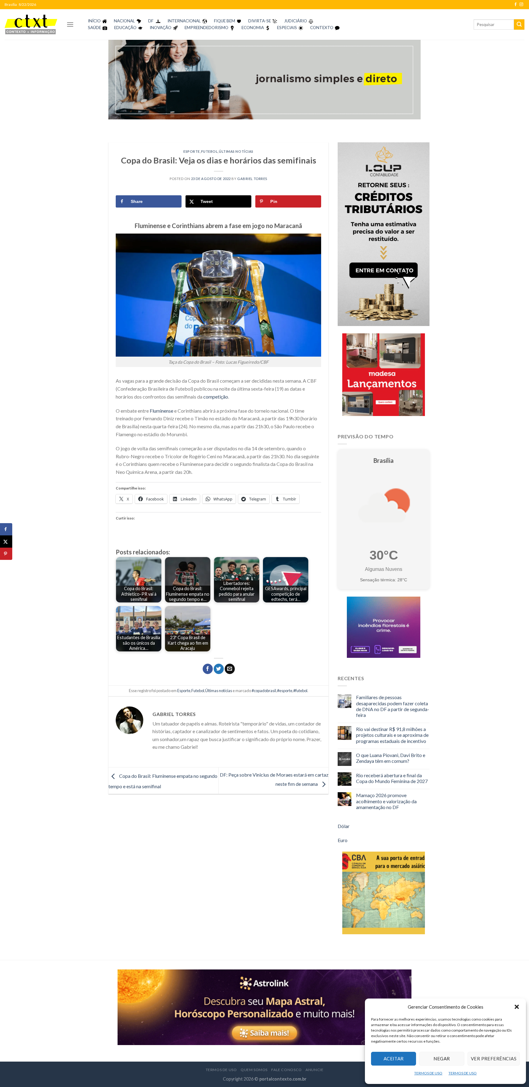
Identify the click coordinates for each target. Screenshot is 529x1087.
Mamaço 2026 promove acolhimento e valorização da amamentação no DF (386, 801)
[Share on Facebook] (6, 529)
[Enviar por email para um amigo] (230, 669)
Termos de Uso (221, 1069)
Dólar (344, 826)
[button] (517, 1007)
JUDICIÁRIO (295, 20)
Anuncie (314, 1069)
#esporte (284, 690)
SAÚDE (94, 27)
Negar (441, 1058)
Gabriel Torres (252, 179)
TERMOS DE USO (428, 1073)
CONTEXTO (321, 27)
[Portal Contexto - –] (31, 24)
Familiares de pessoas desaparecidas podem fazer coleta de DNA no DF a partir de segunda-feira (392, 706)
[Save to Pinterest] (6, 554)
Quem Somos (254, 1069)
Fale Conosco (286, 1069)
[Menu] (70, 24)
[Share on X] (6, 541)
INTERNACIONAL (184, 20)
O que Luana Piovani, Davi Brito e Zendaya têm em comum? (390, 758)
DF (150, 20)
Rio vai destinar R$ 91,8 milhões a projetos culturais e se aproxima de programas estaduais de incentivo (392, 735)
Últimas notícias (236, 151)
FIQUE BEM (224, 20)
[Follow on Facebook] (515, 4)
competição (215, 396)
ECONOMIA (253, 27)
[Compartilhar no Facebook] (208, 669)
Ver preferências (493, 1058)
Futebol (209, 151)
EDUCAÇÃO (125, 27)
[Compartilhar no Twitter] (219, 669)
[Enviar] (519, 24)
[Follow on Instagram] (521, 4)
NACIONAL (124, 20)
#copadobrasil (264, 690)
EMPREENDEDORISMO (206, 27)
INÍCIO (94, 20)
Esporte (191, 151)
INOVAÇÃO (160, 27)
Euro (342, 840)
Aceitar (394, 1058)
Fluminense (161, 411)
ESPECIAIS (287, 27)
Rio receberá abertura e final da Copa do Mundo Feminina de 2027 (392, 778)
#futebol (300, 690)
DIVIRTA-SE (259, 20)
